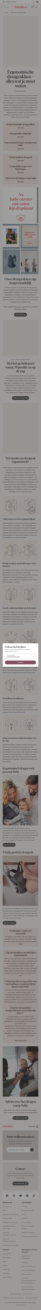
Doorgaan (20, 662)
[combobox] (20, 656)
